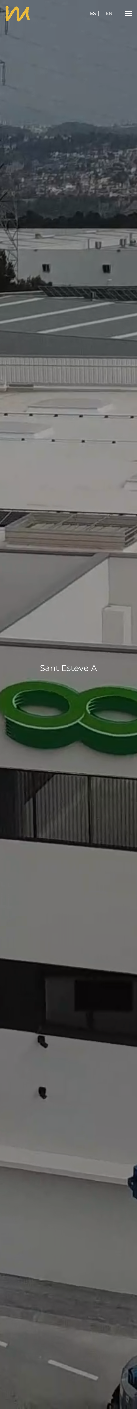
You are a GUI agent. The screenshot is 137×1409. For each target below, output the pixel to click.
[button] (128, 13)
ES (93, 13)
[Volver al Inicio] (17, 13)
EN (109, 13)
